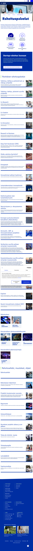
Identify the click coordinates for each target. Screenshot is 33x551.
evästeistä (19, 277)
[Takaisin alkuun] (28, 546)
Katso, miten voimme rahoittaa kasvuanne (12, 67)
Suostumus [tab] (6, 270)
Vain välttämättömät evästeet (16, 282)
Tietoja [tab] (27, 270)
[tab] (10, 37)
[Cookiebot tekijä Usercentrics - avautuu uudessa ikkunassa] (27, 267)
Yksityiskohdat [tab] (16, 270)
